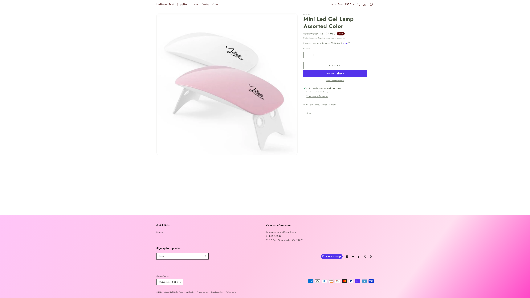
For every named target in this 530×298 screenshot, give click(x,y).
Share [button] (309, 113)
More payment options (335, 80)
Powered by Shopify (186, 292)
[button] (358, 4)
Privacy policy (202, 292)
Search (159, 232)
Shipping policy (217, 292)
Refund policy (231, 292)
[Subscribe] (205, 256)
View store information (317, 96)
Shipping (321, 38)
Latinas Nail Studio (171, 292)
